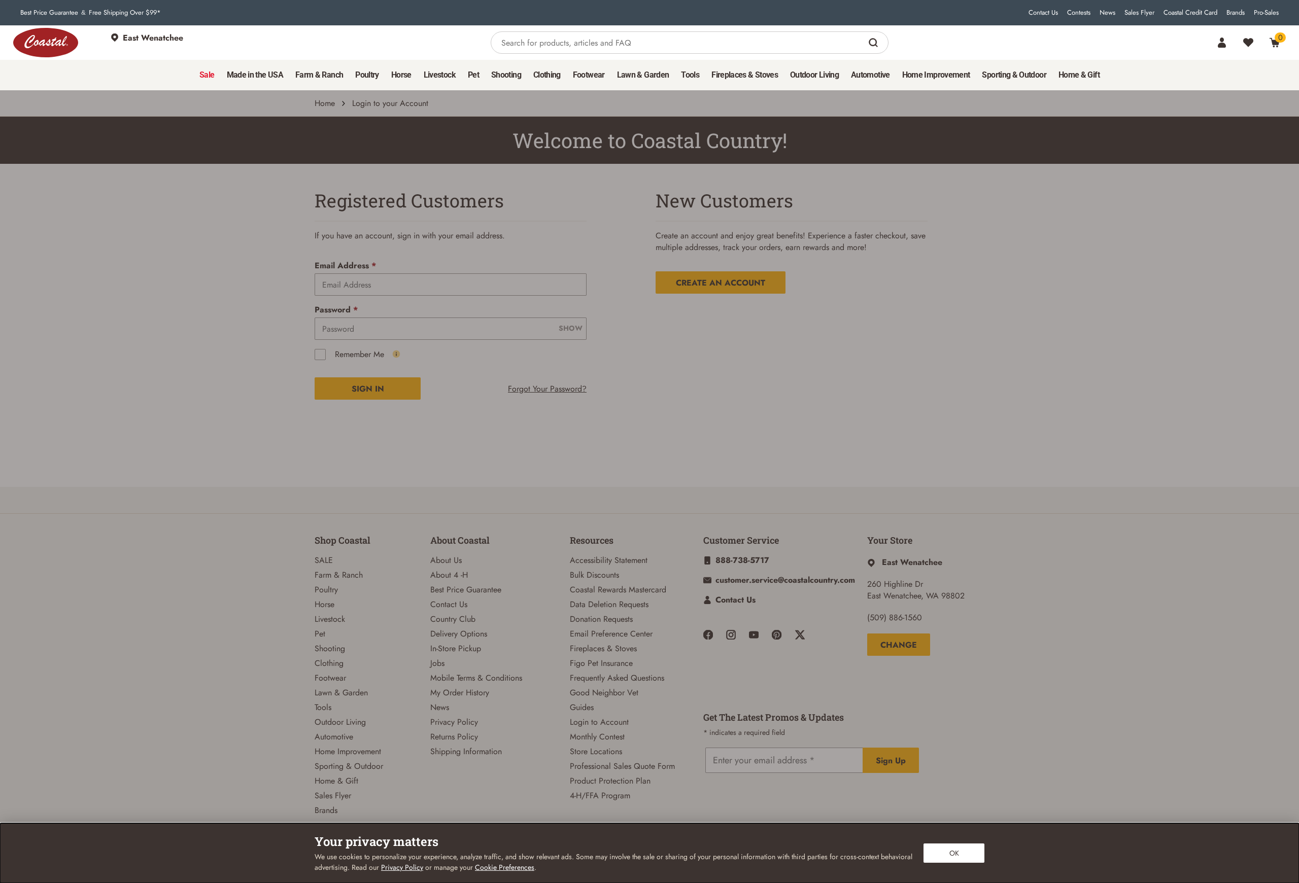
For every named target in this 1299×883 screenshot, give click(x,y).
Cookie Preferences (504, 867)
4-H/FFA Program (600, 795)
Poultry (326, 589)
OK (954, 853)
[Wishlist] (1248, 43)
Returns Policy (454, 737)
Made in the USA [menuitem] (255, 75)
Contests (1078, 12)
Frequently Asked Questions (617, 678)
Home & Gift (336, 781)
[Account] (1222, 43)
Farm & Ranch (339, 575)
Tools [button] (690, 75)
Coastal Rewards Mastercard (618, 589)
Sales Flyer (1139, 12)
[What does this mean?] (396, 354)
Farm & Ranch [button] (319, 75)
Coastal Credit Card (1190, 12)
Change (898, 645)
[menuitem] (206, 75)
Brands (1235, 12)
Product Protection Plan (610, 781)
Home (325, 103)
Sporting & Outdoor (349, 766)
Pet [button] (473, 75)
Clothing (329, 663)
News (1107, 12)
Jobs (437, 663)
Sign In (368, 389)
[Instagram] (731, 635)
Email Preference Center (611, 634)
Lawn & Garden (341, 692)
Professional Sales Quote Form (622, 766)
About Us (446, 560)
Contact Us (1043, 12)
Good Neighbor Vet (604, 692)
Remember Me (359, 354)
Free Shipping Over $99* (125, 12)
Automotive (334, 737)
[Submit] (874, 42)
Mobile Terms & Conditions (476, 678)
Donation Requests (601, 619)
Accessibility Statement (608, 560)
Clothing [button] (547, 75)
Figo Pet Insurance (601, 663)
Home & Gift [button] (1079, 75)
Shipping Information (466, 751)
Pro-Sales (1266, 12)
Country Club (452, 619)
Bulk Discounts (594, 575)
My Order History (459, 692)
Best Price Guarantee (49, 12)
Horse (324, 604)
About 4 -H (449, 575)
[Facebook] (708, 635)
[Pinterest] (776, 635)
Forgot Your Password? (547, 389)
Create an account (720, 283)
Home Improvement (348, 751)
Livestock (330, 619)
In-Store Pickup (455, 648)
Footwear (330, 678)
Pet (320, 634)
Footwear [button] (589, 75)
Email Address (345, 265)
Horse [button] (401, 75)
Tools (323, 707)
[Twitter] (800, 635)
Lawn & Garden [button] (643, 75)
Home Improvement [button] (936, 75)
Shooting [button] (506, 75)
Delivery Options (458, 634)
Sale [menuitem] (206, 75)
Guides (582, 707)
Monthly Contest (597, 737)
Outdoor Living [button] (814, 75)
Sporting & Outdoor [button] (1014, 75)
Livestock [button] (440, 75)
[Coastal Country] (45, 42)
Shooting (330, 648)
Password (336, 309)
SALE (324, 560)
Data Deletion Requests (609, 604)
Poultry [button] (367, 75)
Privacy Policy (454, 722)
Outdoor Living (340, 722)
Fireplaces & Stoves (603, 648)
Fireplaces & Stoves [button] (744, 75)
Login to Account (599, 722)
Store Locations (596, 751)
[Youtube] (754, 635)
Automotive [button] (870, 75)
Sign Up (891, 760)
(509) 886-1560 (894, 617)
